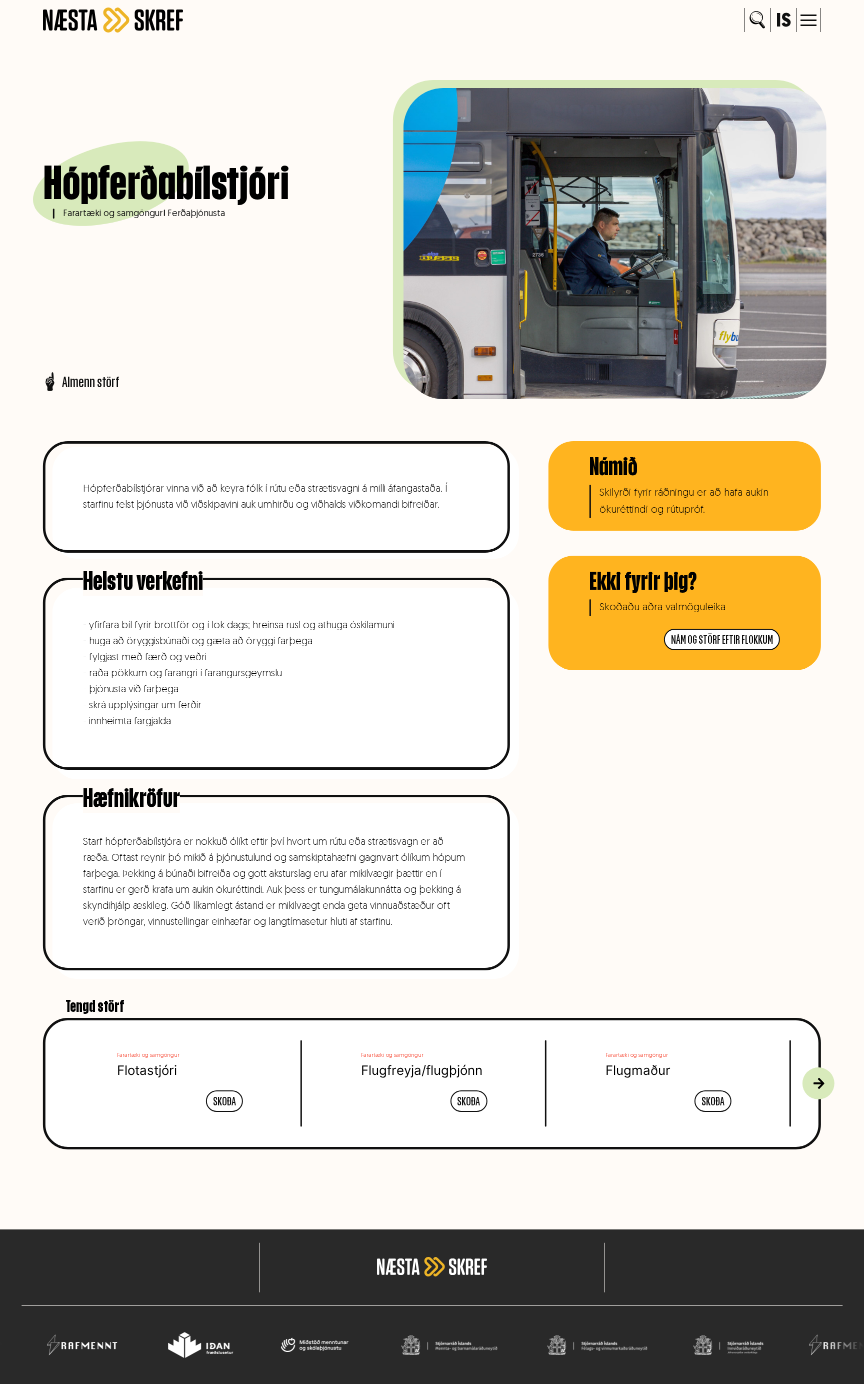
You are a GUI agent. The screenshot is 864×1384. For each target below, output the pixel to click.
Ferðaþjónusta (196, 214)
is (783, 22)
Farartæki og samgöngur (112, 214)
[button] (808, 20)
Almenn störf (91, 382)
